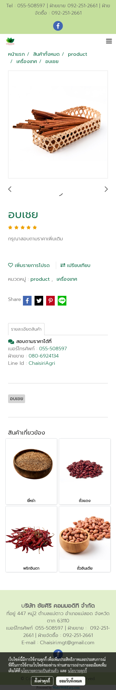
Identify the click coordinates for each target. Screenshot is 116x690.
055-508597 (31, 5)
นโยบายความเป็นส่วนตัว (40, 670)
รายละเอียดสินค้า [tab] (26, 329)
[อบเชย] (58, 125)
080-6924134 (44, 356)
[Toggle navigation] (109, 41)
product (41, 279)
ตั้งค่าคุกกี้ (42, 680)
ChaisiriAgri (42, 363)
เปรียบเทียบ (77, 265)
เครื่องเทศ (67, 279)
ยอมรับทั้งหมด (70, 680)
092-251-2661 (66, 13)
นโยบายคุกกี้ (77, 670)
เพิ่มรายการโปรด (31, 265)
